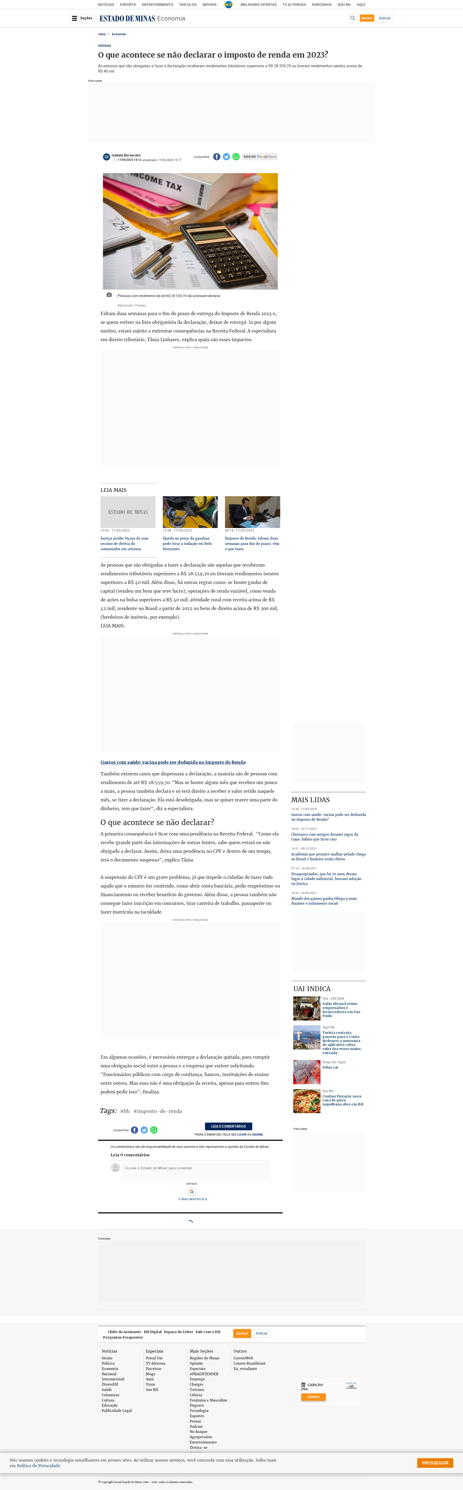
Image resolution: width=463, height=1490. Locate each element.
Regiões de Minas (204, 1358)
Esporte (128, 5)
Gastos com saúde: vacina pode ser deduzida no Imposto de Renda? (328, 817)
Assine (367, 18)
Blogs (150, 1374)
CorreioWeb (243, 1358)
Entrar (385, 18)
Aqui (150, 1379)
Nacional (109, 1374)
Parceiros (322, 5)
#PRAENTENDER (204, 1374)
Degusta (197, 1405)
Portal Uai (154, 1358)
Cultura (108, 1400)
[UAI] (229, 4)
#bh (125, 1111)
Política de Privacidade (38, 1465)
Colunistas (110, 1395)
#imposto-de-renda (157, 1111)
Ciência (196, 1395)
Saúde (107, 1390)
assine (257, 1134)
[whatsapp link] (236, 156)
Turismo (197, 1390)
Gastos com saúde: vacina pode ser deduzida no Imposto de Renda (173, 762)
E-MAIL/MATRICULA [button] (192, 1199)
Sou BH (344, 5)
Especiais (197, 1369)
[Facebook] (216, 156)
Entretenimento (157, 5)
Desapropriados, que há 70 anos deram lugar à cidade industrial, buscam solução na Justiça (326, 879)
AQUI (361, 5)
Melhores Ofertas (259, 5)
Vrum (150, 1384)
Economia (171, 18)
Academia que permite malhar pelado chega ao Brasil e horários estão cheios (328, 856)
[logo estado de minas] (127, 18)
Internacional (113, 1379)
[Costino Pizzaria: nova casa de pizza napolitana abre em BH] (306, 1101)
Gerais (107, 1358)
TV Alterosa (294, 5)
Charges (196, 1384)
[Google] (191, 1191)
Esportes (197, 1416)
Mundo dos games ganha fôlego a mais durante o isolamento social (324, 901)
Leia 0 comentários (228, 1126)
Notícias (106, 5)
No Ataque (198, 1432)
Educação (109, 1405)
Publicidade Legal (117, 1411)
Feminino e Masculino (208, 1400)
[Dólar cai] (306, 1072)
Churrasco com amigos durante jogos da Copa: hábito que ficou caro (324, 836)
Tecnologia (199, 1411)
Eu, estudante (245, 1369)
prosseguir (435, 1462)
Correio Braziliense (250, 1363)
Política (108, 1363)
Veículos (188, 5)
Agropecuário (201, 1437)
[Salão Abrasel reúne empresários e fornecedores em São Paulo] (306, 1008)
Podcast (196, 1427)
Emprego (197, 1379)
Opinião (196, 1363)
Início (102, 34)
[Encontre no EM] (352, 18)
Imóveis (210, 5)
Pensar (195, 1421)
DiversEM (110, 1384)
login (242, 1134)
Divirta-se (198, 1448)
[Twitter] (226, 156)
